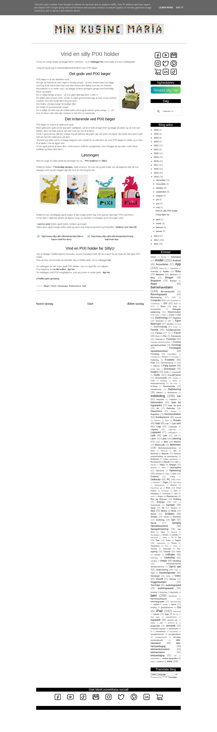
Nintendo (154, 467)
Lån (175, 436)
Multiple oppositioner (170, 459)
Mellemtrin (175, 444)
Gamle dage (155, 369)
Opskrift (159, 474)
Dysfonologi (161, 317)
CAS (174, 297)
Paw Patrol (177, 482)
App (178, 264)
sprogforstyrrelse (157, 634)
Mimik (153, 451)
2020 (156, 153)
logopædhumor (171, 617)
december (161, 180)
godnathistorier (167, 608)
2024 (156, 138)
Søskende (154, 537)
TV (172, 538)
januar (159, 231)
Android (177, 260)
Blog (153, 278)
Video (178, 575)
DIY (166, 303)
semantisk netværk (158, 629)
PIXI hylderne (91, 161)
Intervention (157, 402)
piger (161, 623)
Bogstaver (156, 280)
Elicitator (170, 324)
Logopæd (156, 432)
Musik (167, 462)
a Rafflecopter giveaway (47, 278)
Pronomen (165, 491)
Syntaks (175, 535)
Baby (178, 271)
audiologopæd (173, 585)
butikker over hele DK (126, 227)
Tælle (178, 552)
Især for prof (174, 405)
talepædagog (157, 655)
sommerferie (161, 631)
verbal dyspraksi (170, 658)
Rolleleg (177, 499)
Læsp (158, 442)
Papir (165, 482)
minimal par (172, 620)
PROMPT (156, 482)
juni (158, 203)
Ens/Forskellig (160, 327)
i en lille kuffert (59, 269)
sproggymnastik (161, 637)
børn (154, 595)
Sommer (177, 517)
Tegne (178, 540)
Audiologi (154, 271)
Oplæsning (175, 470)
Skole (173, 511)
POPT (178, 480)
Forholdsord (155, 357)
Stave (163, 532)
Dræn (164, 315)
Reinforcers (172, 496)
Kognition (155, 414)
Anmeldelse (162, 264)
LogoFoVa (172, 429)
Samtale (170, 505)
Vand (153, 573)
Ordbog (172, 476)
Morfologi (154, 454)
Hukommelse (169, 386)
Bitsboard (174, 275)
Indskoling (158, 396)
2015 (156, 173)
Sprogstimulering (159, 529)
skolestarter (173, 629)
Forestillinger (172, 354)
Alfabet (153, 257)
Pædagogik (166, 494)
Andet (159, 260)
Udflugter (170, 554)
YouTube (155, 585)
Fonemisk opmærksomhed (160, 342)
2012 (156, 240)
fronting (154, 608)
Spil (173, 519)
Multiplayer (155, 459)
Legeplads (172, 427)
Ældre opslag (135, 303)
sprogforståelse (174, 634)
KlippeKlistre (156, 411)
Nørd (163, 467)
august (159, 196)
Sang (153, 508)
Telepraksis (155, 546)
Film (165, 336)
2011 (156, 244)
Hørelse (159, 393)
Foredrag (155, 354)
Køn (167, 424)
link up (175, 614)
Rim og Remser (159, 499)
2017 (156, 165)
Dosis (157, 315)
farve (173, 604)
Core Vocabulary (172, 300)
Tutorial (166, 551)
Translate (172, 677)
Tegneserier (161, 543)
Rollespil (161, 502)
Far (169, 333)
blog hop (163, 592)
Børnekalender (168, 291)
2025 (156, 134)
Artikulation (174, 268)
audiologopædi (166, 588)
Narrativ (153, 465)
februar (160, 227)
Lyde (153, 435)
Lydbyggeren (172, 432)
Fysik (179, 363)
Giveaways (63, 286)
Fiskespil (159, 339)
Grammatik (176, 372)
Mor (175, 451)
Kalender (171, 408)
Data (175, 306)
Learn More (166, 7)
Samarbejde (155, 505)
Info (179, 396)
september (161, 192)
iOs (179, 607)
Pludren (173, 485)
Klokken (174, 411)
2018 (156, 161)
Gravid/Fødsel (174, 375)
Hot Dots (173, 383)
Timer (175, 546)
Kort (167, 420)
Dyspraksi (160, 321)
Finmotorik (176, 336)
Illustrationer (172, 393)
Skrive (153, 514)
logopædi (155, 620)
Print (168, 488)
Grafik (166, 372)
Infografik (160, 399)
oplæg (153, 623)
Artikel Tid (163, 268)
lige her (71, 269)
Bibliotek (160, 274)
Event (175, 327)
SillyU (104, 161)
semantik (171, 625)
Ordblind (155, 476)
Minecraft (164, 451)
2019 (156, 157)
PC (168, 479)
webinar (160, 662)
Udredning (154, 558)
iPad (159, 611)
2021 (156, 149)
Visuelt (159, 579)
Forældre (169, 359)
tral (175, 656)
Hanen (174, 381)
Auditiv (166, 271)
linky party (155, 617)
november (161, 184)
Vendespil (155, 576)
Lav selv (176, 423)
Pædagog (155, 494)
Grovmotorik (161, 378)
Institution (173, 399)
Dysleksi (177, 318)
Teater (168, 540)
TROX (164, 537)
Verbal (168, 576)
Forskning (174, 357)
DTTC (153, 306)
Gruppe (175, 378)
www (169, 661)
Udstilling (154, 561)
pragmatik (155, 626)
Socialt (166, 517)
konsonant (177, 611)
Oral (167, 474)
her (109, 260)
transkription (155, 658)
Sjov (153, 510)
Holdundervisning (158, 383)
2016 (156, 169)
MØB (176, 462)
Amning (163, 257)
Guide (153, 381)
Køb (84, 286)
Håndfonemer (156, 389)
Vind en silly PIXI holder (167, 211)
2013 (156, 236)
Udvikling (176, 561)
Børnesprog (156, 297)
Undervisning (162, 570)
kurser (156, 614)
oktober (160, 188)
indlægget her (96, 62)
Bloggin (169, 277)
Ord (174, 474)
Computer (156, 300)
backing (154, 592)
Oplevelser (160, 471)
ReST (153, 496)
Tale (158, 540)
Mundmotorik (156, 462)
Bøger (46, 286)
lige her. (106, 272)
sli (151, 631)
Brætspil (173, 281)
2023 (156, 142)
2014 (156, 177)
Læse (164, 439)
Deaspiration (156, 309)
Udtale (163, 560)
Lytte (165, 435)
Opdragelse (175, 467)
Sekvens (174, 508)
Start (90, 303)
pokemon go (173, 623)
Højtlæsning (174, 389)
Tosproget (167, 549)
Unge (176, 570)
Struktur (165, 535)
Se (163, 508)
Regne (160, 496)
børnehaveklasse (159, 599)
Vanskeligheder (167, 572)
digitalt (156, 604)
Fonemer (171, 339)
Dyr (179, 315)
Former (165, 357)
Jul (157, 408)
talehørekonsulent (160, 649)
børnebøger (173, 596)
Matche (177, 442)
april (158, 219)
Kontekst (157, 420)
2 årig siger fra (162, 215)
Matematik (160, 445)
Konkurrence (75, 286)
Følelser (156, 366)
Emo (179, 324)
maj (158, 207)
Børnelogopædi (159, 294)
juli (157, 199)
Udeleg (157, 555)
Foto (153, 363)
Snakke (154, 517)
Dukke (171, 315)
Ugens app (175, 566)
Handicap (163, 381)
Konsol (178, 417)
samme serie (44, 224)
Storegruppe (155, 535)
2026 (156, 130)
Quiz (176, 494)
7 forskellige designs (63, 167)
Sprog (153, 523)
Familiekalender (173, 330)
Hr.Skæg (154, 386)
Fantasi (158, 333)
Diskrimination (174, 312)
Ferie (157, 336)
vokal (152, 661)
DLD (176, 304)
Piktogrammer (160, 485)
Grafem (154, 372)
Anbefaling (176, 257)
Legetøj (154, 429)
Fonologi (176, 345)
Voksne (172, 579)
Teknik (174, 543)
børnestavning (175, 602)
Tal (179, 537)
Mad (166, 442)
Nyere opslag (44, 303)
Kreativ (177, 420)
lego (167, 614)
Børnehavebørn (162, 287)
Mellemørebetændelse (167, 448)
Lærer (153, 439)
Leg (159, 426)
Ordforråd (155, 479)
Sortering (160, 520)
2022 (156, 145)
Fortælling (155, 360)
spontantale (174, 631)
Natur (162, 465)
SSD (175, 502)
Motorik (165, 453)
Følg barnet (169, 365)
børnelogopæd (157, 601)
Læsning (176, 438)
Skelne (164, 511)
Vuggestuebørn (159, 582)
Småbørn (169, 513)
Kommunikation (172, 414)
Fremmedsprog (167, 363)
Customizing (155, 304)
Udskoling (169, 557)
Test (166, 546)
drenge (165, 604)
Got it (179, 7)
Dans (163, 306)
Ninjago (172, 465)
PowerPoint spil (156, 488)
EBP (169, 321)
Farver (53, 286)
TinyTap (154, 549)
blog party (174, 592)
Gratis (157, 374)
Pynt (175, 491)
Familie (154, 329)
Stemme (174, 532)
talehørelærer (158, 652)
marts (159, 223)
